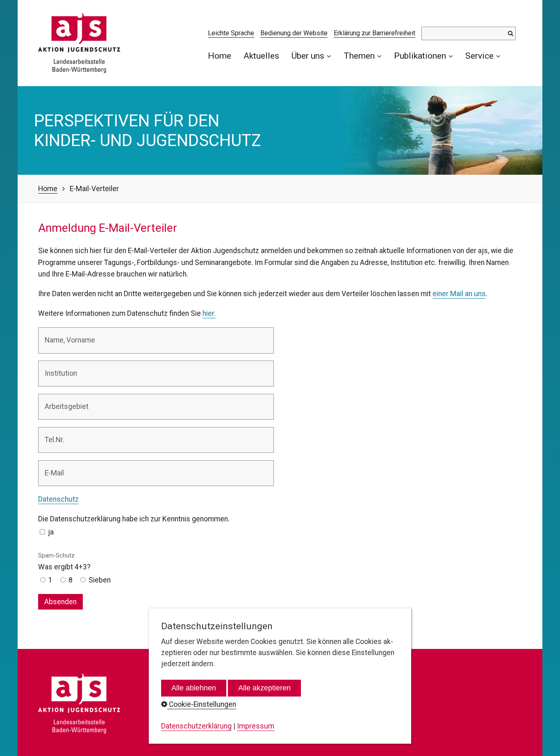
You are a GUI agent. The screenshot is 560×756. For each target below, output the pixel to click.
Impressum (255, 726)
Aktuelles (261, 55)
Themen (359, 55)
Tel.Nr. (52, 434)
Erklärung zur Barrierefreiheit (374, 33)
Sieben (100, 580)
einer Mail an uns (459, 294)
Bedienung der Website (294, 33)
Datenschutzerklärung (196, 726)
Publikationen (420, 55)
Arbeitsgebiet (62, 401)
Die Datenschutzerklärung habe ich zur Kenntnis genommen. (134, 519)
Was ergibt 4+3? (64, 561)
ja (51, 532)
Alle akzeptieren (264, 688)
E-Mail (52, 467)
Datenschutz (58, 499)
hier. (209, 313)
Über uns (307, 55)
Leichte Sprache (231, 33)
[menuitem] (222, 55)
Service (479, 55)
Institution (57, 368)
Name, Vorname (65, 334)
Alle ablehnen (193, 688)
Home (219, 55)
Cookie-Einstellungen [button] (201, 704)
